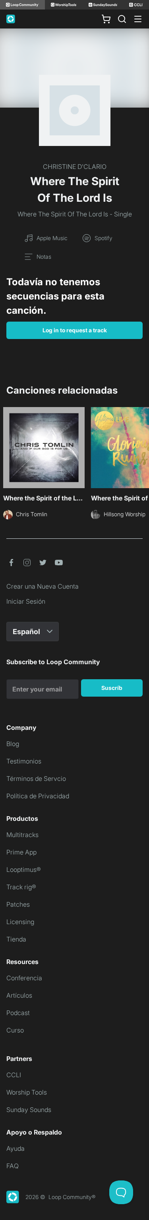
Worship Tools (26, 1092)
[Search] (122, 19)
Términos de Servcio (36, 778)
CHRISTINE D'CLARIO (74, 166)
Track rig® (21, 887)
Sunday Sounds (28, 1110)
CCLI (13, 1075)
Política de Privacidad (37, 796)
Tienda (16, 939)
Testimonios (23, 761)
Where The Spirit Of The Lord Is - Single (74, 214)
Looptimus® (23, 869)
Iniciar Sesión (25, 601)
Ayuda (15, 1148)
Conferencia (24, 978)
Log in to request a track (75, 330)
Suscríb (111, 687)
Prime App (21, 852)
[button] (11, 562)
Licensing (20, 922)
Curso (15, 1030)
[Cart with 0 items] (106, 19)
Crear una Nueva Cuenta (42, 586)
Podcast (18, 1013)
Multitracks (22, 835)
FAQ (12, 1166)
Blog (12, 744)
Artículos (19, 995)
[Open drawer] (138, 19)
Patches (18, 904)
